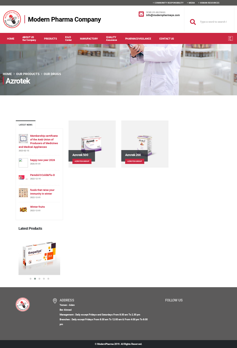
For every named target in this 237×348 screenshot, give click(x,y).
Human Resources (209, 2)
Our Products (27, 74)
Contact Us (166, 38)
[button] (30, 279)
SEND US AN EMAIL (156, 12)
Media (192, 2)
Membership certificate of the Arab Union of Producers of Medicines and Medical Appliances (38, 141)
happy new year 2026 (42, 160)
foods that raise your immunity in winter (42, 191)
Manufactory (89, 38)
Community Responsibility (169, 2)
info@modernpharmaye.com (163, 15)
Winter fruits (37, 206)
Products (50, 38)
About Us (29, 38)
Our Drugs (52, 74)
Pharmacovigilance (138, 38)
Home (10, 38)
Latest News (25, 124)
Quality (111, 38)
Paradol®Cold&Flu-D (42, 175)
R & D (68, 38)
